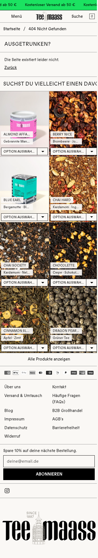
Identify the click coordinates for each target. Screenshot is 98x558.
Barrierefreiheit (65, 427)
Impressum (14, 419)
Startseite (11, 29)
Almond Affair (17, 134)
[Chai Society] (24, 254)
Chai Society (15, 265)
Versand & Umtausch (23, 395)
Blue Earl (12, 200)
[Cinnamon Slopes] (24, 320)
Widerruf (12, 436)
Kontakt (59, 387)
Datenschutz (15, 427)
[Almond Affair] (24, 123)
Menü (16, 16)
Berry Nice (62, 134)
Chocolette (64, 265)
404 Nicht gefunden (47, 29)
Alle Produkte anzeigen (49, 359)
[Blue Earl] (24, 189)
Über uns (12, 387)
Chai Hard (62, 200)
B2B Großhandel (67, 410)
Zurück (10, 67)
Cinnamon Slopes (19, 331)
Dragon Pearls (66, 331)
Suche (77, 16)
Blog (8, 410)
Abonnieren (49, 474)
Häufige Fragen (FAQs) (66, 399)
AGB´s (57, 419)
